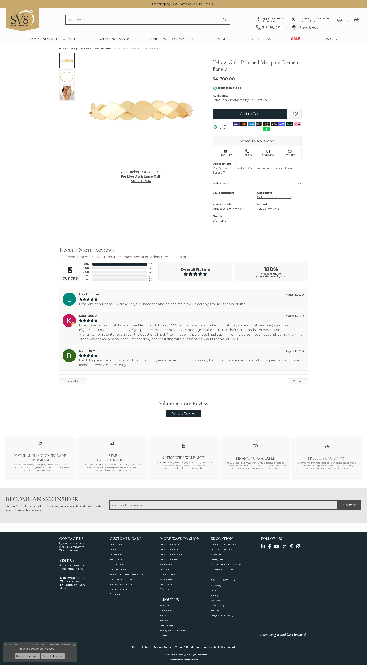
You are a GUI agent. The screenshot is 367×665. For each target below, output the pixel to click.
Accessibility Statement (219, 647)
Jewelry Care (217, 559)
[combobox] (143, 19)
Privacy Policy (162, 647)
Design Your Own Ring (222, 615)
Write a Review (183, 414)
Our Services (116, 554)
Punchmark (191, 659)
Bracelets (86, 48)
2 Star (87, 275)
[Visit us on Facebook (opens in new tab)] (269, 546)
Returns (114, 549)
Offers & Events (167, 574)
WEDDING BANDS (114, 39)
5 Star (87, 264)
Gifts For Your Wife (169, 544)
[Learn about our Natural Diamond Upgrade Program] (40, 443)
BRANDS (224, 39)
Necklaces (216, 600)
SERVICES (329, 39)
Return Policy (141, 647)
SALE (295, 39)
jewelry (73, 48)
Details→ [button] (209, 4)
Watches (215, 610)
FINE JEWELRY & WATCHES (173, 39)
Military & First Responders (173, 630)
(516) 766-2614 (140, 181)
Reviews (164, 620)
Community (166, 610)
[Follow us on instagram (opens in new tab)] (298, 546)
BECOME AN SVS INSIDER (42, 499)
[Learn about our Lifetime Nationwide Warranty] (183, 445)
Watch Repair (116, 559)
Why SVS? (165, 605)
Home (62, 48)
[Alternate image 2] (67, 77)
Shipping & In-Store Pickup (123, 579)
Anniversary (166, 564)
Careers (163, 635)
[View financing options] (255, 445)
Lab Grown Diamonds (221, 549)
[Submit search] (225, 19)
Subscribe (349, 505)
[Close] (362, 4)
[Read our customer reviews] (112, 443)
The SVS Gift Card (168, 584)
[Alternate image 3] (67, 93)
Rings (213, 590)
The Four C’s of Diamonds (223, 544)
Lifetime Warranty (119, 569)
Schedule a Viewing (257, 141)
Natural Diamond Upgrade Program (127, 574)
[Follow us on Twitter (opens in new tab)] (284, 546)
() (151, 264)
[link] (272, 20)
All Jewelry (216, 585)
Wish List (164, 589)
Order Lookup (116, 544)
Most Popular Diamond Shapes (226, 564)
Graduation (165, 569)
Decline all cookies (27, 656)
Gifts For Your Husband (171, 554)
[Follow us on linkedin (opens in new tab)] (263, 546)
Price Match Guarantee (121, 584)
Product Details (221, 183)
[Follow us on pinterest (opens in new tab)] (291, 546)
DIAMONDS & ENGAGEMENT (54, 39)
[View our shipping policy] (327, 445)
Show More (72, 381)
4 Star (87, 267)
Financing (115, 594)
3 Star (87, 271)
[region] (140, 110)
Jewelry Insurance (118, 589)
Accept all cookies (53, 656)
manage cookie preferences (37, 648)
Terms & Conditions (187, 647)
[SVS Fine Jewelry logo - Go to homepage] (22, 19)
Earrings (215, 595)
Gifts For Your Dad (169, 559)
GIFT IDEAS (261, 39)
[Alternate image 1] (67, 60)
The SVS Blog (166, 625)
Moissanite (216, 554)
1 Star (87, 279)
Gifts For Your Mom (169, 549)
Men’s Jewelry (217, 605)
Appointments (117, 564)
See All (297, 381)
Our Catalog (166, 579)
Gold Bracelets (103, 48)
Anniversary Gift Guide (222, 569)
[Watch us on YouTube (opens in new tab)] (276, 546)
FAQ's (163, 615)
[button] (339, 20)
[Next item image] (192, 110)
